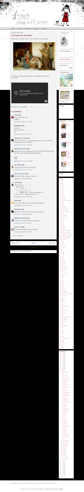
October (64, 442)
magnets (61, 280)
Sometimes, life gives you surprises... (69, 163)
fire (60, 250)
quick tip (61, 297)
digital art (62, 228)
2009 (62, 474)
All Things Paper (64, 151)
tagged (61, 314)
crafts (61, 219)
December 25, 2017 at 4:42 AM (23, 122)
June (63, 449)
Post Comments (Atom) (37, 248)
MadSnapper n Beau (20, 138)
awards (44, 28)
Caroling (64, 397)
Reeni (16, 201)
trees (61, 329)
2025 (62, 355)
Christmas (62, 207)
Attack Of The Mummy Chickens (69, 144)
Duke (61, 241)
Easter (61, 243)
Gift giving (64, 421)
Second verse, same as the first (66, 380)
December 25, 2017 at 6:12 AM (23, 145)
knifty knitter (62, 273)
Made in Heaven (64, 161)
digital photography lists (64, 232)
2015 (62, 463)
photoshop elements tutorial (65, 293)
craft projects (62, 217)
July (63, 447)
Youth (61, 347)
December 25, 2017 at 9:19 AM (23, 179)
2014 (62, 465)
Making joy (64, 428)
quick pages (62, 295)
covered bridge (63, 215)
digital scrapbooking (64, 237)
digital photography (64, 230)
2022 (62, 361)
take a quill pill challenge (64, 316)
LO (60, 278)
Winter (63, 373)
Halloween (62, 263)
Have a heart (64, 375)
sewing (61, 308)
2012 (62, 468)
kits (60, 271)
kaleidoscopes (62, 269)
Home (13, 28)
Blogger (61, 489)
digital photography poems (65, 235)
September (64, 444)
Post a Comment (18, 236)
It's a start (64, 417)
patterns (61, 288)
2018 (62, 368)
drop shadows (62, 239)
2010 (62, 472)
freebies (61, 256)
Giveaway (62, 260)
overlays (61, 284)
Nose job (63, 419)
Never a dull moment (64, 424)
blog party (62, 196)
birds (61, 194)
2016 (62, 461)
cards (61, 204)
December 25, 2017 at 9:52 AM (23, 197)
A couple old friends (64, 406)
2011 (62, 470)
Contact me (28, 28)
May (63, 451)
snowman (62, 312)
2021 (62, 363)
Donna (16, 115)
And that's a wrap (65, 377)
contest (61, 213)
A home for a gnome (64, 431)
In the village (64, 403)
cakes (61, 202)
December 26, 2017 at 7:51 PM (23, 232)
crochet (61, 224)
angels (61, 185)
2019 (62, 366)
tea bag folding (62, 319)
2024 (62, 357)
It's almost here (65, 390)
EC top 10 (62, 245)
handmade (62, 265)
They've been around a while (65, 409)
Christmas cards (63, 209)
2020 (62, 364)
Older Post (52, 243)
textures (61, 323)
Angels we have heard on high (65, 395)
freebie (61, 254)
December (64, 372)
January (64, 459)
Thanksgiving (62, 325)
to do (61, 327)
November (64, 440)
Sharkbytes (17, 209)
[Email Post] (31, 107)
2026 (62, 353)
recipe (61, 304)
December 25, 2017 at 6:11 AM (23, 134)
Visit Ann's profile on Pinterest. (66, 61)
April (63, 453)
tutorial (61, 332)
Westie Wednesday (63, 338)
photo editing (62, 291)
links (61, 275)
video (61, 334)
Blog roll (36, 28)
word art (61, 342)
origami (61, 282)
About (19, 28)
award (61, 187)
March (63, 455)
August (63, 446)
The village (64, 415)
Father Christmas (65, 401)
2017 (62, 370)
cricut (61, 222)
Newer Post (15, 243)
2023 (62, 359)
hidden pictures (63, 267)
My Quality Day (64, 123)
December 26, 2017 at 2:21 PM (23, 223)
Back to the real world (65, 382)
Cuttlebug (62, 226)
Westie (61, 336)
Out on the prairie (19, 174)
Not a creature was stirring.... (65, 399)
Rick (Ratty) (17, 165)
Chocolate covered (65, 435)
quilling (61, 299)
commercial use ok (63, 211)
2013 (62, 467)
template (61, 321)
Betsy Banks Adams (20, 149)
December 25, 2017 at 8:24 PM (23, 206)
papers (61, 286)
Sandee (16, 183)
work (61, 344)
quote (61, 301)
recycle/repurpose (63, 306)
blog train (62, 198)
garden (61, 258)
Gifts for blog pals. (65, 392)
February (64, 457)
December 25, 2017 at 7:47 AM (23, 170)
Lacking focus (65, 433)
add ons (61, 181)
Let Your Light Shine (65, 141)
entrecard (62, 247)
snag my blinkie (63, 310)
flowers (61, 252)
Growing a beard (65, 411)
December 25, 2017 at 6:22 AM (23, 161)
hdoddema (47, 489)
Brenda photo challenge (64, 200)
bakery (61, 191)
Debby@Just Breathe (20, 218)
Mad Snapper (63, 132)
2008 (62, 476)
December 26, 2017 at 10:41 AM (23, 214)
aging (61, 183)
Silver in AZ (17, 227)
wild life (61, 340)
